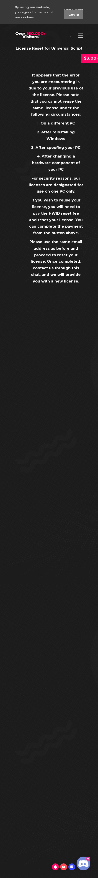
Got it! (73, 14)
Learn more (73, 9)
